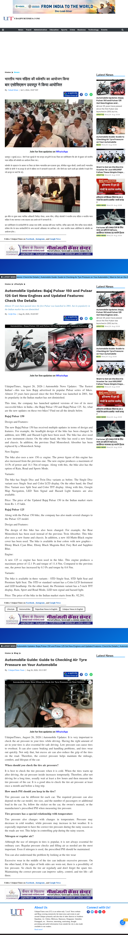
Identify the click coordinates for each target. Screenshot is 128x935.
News (20, 30)
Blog (16, 653)
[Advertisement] (64, 49)
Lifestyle (18, 284)
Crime (72, 30)
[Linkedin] (100, 911)
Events (104, 30)
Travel (28, 30)
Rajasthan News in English (46, 609)
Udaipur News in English (72, 609)
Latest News (104, 75)
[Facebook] (88, 911)
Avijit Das (12, 314)
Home (8, 72)
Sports (64, 30)
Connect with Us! (98, 907)
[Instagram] (96, 911)
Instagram (40, 239)
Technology (93, 30)
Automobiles (24, 609)
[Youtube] (103, 911)
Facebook (30, 239)
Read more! (38, 929)
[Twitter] (92, 911)
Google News (55, 239)
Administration (40, 30)
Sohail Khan (13, 90)
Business (82, 30)
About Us (40, 907)
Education (54, 30)
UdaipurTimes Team (16, 670)
